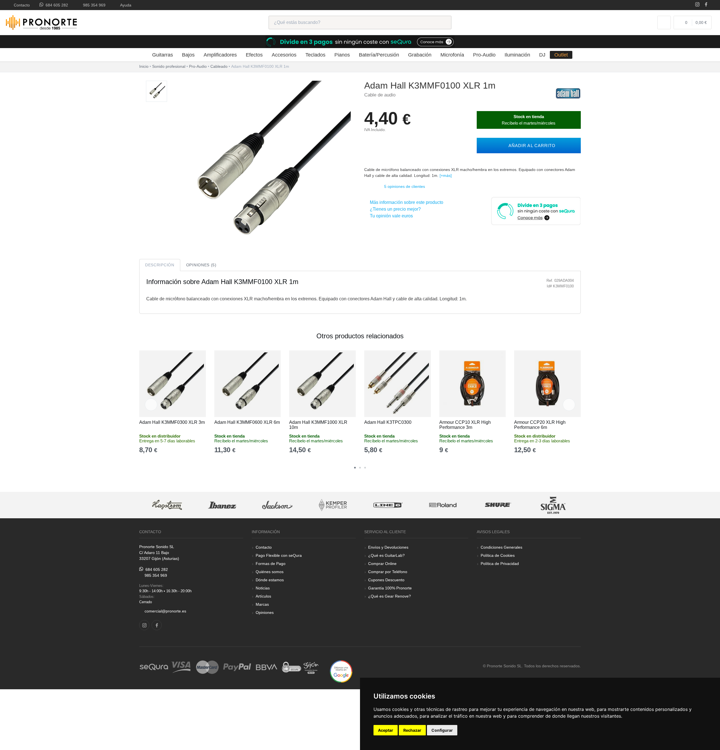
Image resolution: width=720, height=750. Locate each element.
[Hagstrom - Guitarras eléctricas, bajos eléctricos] (167, 505)
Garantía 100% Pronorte (390, 588)
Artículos (263, 596)
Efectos (254, 55)
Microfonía (452, 55)
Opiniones (265, 612)
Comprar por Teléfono (387, 571)
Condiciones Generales (501, 547)
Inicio (143, 66)
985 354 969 (93, 5)
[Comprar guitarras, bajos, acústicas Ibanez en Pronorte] (222, 505)
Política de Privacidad (500, 563)
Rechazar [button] (412, 730)
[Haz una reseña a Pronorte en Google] (341, 671)
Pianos (342, 55)
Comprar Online (382, 563)
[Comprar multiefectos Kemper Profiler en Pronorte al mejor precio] (332, 505)
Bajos (188, 55)
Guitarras (162, 55)
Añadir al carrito (530, 145)
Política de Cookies (498, 555)
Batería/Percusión (379, 55)
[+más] (446, 175)
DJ (542, 55)
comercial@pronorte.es (165, 611)
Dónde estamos (270, 580)
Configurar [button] (442, 730)
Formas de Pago (270, 563)
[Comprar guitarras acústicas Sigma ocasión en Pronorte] (553, 505)
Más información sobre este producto (405, 202)
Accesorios (284, 55)
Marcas (262, 604)
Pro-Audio (484, 55)
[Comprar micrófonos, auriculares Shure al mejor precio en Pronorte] (498, 505)
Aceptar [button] (385, 730)
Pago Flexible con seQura (279, 555)
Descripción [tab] (159, 265)
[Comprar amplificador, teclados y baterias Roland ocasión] (443, 505)
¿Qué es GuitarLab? (386, 555)
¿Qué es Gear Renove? (389, 596)
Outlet (561, 55)
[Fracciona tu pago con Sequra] (536, 210)
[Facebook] (706, 4)
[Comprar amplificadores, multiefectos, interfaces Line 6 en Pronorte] (387, 505)
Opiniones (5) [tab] (201, 265)
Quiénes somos (270, 571)
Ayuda (124, 5)
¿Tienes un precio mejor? (394, 209)
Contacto (21, 5)
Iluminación (517, 55)
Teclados (315, 55)
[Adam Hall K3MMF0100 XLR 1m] (156, 91)
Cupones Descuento (386, 580)
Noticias (263, 588)
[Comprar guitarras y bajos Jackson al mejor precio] (277, 505)
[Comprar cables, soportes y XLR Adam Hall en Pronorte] (568, 93)
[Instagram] (697, 4)
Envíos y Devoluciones (388, 547)
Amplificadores (220, 55)
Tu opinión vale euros (390, 215)
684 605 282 (55, 5)
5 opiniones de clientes (404, 186)
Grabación (419, 55)
